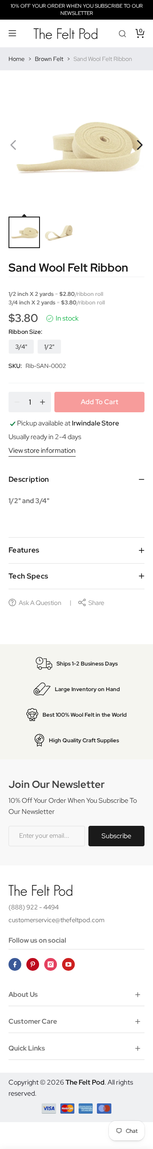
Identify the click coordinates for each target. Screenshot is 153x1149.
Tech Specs (28, 576)
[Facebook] (14, 964)
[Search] (122, 33)
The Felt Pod (85, 1082)
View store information (42, 450)
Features (24, 550)
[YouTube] (68, 964)
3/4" (21, 346)
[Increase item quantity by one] (42, 402)
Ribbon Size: (25, 331)
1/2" (49, 346)
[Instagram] (50, 964)
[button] (12, 33)
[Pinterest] (32, 964)
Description (28, 479)
